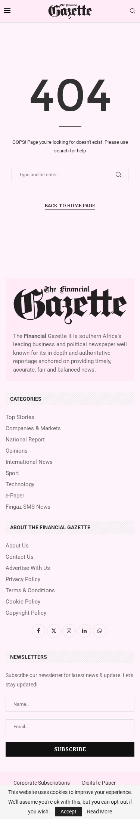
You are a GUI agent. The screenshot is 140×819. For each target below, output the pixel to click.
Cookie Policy (23, 602)
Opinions (17, 451)
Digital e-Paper (99, 783)
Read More (99, 811)
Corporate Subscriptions (41, 783)
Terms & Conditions (30, 590)
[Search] (132, 11)
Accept (68, 812)
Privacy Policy (23, 579)
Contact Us (20, 557)
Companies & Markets (33, 428)
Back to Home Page (70, 205)
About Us (17, 546)
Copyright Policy (26, 613)
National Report (25, 440)
